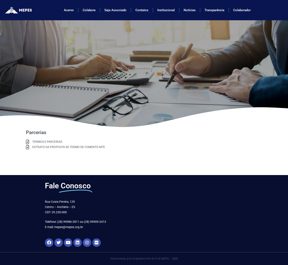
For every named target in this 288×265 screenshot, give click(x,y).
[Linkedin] (77, 242)
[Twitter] (58, 242)
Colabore (89, 10)
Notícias (190, 10)
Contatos (141, 10)
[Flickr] (96, 242)
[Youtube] (68, 242)
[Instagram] (87, 242)
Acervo (69, 10)
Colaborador (242, 10)
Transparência (214, 10)
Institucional (166, 10)
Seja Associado (115, 10)
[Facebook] (49, 242)
